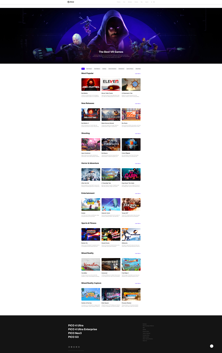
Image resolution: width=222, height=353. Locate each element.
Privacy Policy (146, 331)
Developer (130, 1)
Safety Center (146, 337)
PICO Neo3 (75, 333)
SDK (144, 327)
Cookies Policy (146, 335)
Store (124, 1)
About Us (145, 340)
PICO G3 (73, 336)
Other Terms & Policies (148, 338)
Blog (141, 1)
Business (136, 1)
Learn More (137, 73)
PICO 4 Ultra (75, 325)
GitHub (144, 329)
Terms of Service (146, 333)
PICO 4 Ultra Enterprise (82, 329)
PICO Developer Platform (148, 325)
